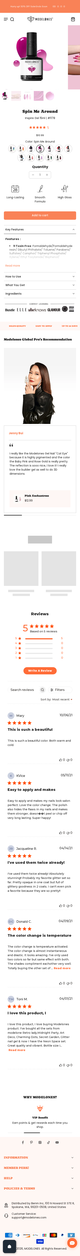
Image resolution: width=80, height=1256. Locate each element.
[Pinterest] (31, 1142)
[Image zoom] (32, 57)
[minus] (33, 175)
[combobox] (56, 699)
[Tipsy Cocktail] (21, 148)
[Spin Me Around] (40, 148)
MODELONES (32, 1249)
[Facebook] (23, 1142)
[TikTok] (48, 1142)
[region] (39, 639)
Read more (12, 266)
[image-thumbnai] (5, 96)
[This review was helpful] (60, 760)
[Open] (9, 1246)
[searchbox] (23, 690)
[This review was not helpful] (68, 760)
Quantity (40, 167)
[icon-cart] (72, 19)
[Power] (49, 157)
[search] (12, 19)
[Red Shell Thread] (31, 157)
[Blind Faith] (59, 148)
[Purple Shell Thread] (40, 157)
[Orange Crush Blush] (68, 148)
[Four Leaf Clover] (12, 148)
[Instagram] (40, 1142)
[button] (40, 215)
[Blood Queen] (59, 157)
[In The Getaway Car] (21, 157)
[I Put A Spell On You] (31, 148)
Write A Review (40, 670)
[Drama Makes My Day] (49, 148)
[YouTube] (57, 1142)
